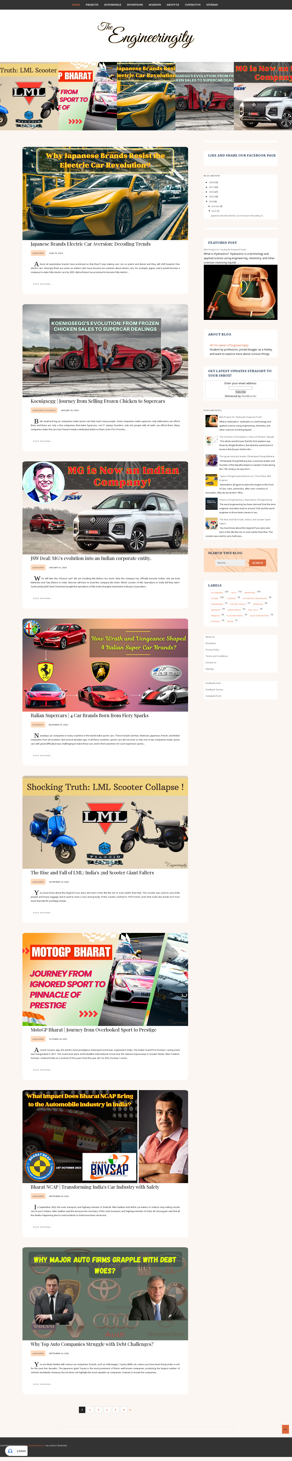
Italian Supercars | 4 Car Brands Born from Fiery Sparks (90, 715)
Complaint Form (213, 695)
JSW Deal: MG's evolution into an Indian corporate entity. (91, 558)
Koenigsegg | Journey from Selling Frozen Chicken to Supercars (98, 401)
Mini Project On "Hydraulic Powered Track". (225, 249)
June (214, 210)
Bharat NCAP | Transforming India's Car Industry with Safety (95, 1187)
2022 (211, 191)
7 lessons (231, 598)
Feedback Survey (214, 689)
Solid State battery (259, 615)
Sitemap (212, 4)
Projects (92, 4)
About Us (173, 4)
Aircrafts (216, 610)
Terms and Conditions (216, 656)
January (216, 206)
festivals (215, 621)
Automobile (112, 4)
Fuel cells (253, 610)
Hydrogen (258, 604)
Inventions (135, 4)
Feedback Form (213, 683)
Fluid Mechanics (235, 615)
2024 (211, 201)
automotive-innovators (44, 410)
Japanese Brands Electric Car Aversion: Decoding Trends (91, 244)
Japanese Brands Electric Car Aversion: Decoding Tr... (237, 215)
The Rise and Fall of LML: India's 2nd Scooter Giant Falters (92, 872)
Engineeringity (36, 1445)
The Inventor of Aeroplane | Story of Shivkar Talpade (246, 436)
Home (76, 4)
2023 (211, 196)
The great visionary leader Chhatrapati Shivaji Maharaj (246, 456)
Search (257, 563)
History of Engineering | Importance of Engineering (245, 499)
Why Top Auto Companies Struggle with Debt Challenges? (92, 1344)
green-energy (234, 610)
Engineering (217, 604)
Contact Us (193, 4)
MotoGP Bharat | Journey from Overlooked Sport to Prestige (93, 1029)
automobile (38, 253)
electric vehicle (238, 604)
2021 (211, 187)
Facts (233, 592)
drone (230, 621)
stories (214, 598)
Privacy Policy (212, 649)
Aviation (155, 4)
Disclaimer (210, 643)
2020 (211, 182)
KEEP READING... (43, 284)
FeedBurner (249, 396)
